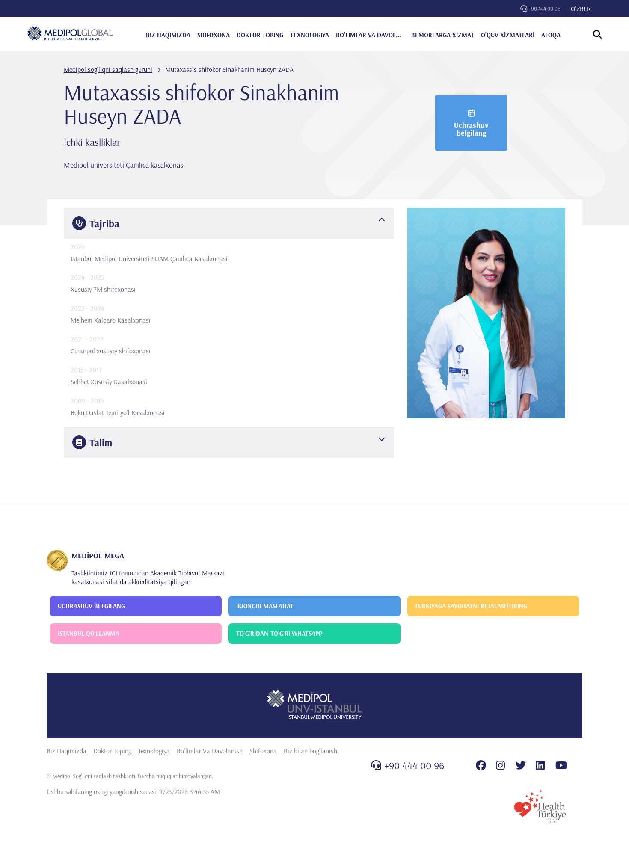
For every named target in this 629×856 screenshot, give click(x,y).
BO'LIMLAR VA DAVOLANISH (370, 35)
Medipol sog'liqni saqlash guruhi (108, 69)
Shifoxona (263, 750)
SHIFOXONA (213, 35)
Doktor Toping (112, 750)
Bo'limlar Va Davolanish (210, 750)
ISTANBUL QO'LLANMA (88, 633)
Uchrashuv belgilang (471, 129)
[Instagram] (500, 765)
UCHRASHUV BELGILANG (91, 606)
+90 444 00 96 (545, 8)
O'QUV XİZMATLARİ (507, 35)
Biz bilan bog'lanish (310, 750)
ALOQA (551, 35)
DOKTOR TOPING (260, 35)
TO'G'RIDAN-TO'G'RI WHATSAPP (279, 633)
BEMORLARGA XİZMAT (442, 35)
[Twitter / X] (521, 765)
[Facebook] (481, 765)
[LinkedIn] (540, 765)
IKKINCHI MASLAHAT (265, 606)
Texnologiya (154, 750)
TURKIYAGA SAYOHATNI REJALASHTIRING (471, 606)
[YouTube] (561, 765)
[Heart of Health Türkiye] (540, 806)
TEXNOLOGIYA (309, 35)
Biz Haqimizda (66, 750)
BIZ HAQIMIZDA (168, 35)
